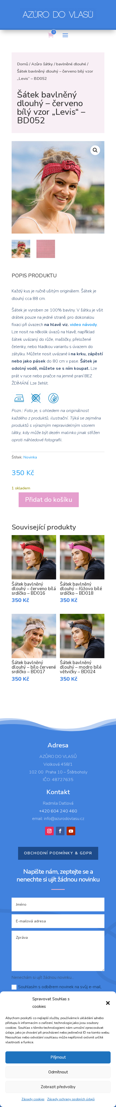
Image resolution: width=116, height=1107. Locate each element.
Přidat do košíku (48, 499)
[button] (108, 1003)
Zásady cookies (33, 1099)
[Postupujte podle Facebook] (60, 831)
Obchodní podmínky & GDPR (58, 853)
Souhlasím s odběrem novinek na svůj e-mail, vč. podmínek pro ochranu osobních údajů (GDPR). (58, 990)
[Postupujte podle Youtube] (71, 831)
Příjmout (58, 1057)
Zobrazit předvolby (58, 1087)
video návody (83, 325)
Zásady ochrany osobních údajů (71, 1099)
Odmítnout (58, 1072)
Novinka (30, 457)
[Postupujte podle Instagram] (49, 831)
